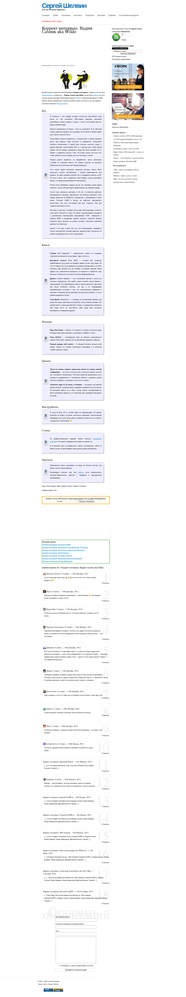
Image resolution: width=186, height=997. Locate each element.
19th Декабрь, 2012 (70, 670)
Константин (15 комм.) (55, 691)
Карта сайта (42, 984)
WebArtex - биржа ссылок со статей (125, 176)
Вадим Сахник (66, 486)
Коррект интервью (79, 486)
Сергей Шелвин (64, 5)
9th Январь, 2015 (83, 797)
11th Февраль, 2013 (84, 761)
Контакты (78, 15)
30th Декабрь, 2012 (70, 726)
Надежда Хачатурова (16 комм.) (59, 627)
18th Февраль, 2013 (73, 779)
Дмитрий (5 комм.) (54, 647)
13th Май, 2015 (49, 873)
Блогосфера (51, 486)
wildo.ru (96, 95)
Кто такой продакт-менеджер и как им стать (127, 139)
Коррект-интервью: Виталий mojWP (57, 545)
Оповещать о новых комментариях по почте (77, 966)
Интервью (66, 15)
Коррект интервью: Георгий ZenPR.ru (57, 556)
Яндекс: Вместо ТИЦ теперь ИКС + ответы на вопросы (128, 153)
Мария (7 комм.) (53, 670)
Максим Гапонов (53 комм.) (58, 573)
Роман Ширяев (47, 95)
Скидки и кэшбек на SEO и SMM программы (127, 136)
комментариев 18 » (49, 490)
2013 (78, 98)
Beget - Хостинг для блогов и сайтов (125, 179)
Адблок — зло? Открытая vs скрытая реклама (128, 158)
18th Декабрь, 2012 (80, 573)
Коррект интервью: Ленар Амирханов (58, 561)
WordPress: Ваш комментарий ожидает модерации (126, 144)
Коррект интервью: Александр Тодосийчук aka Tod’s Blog (65, 547)
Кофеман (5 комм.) (54, 779)
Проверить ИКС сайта (52, 21)
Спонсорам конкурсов (129, 15)
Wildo (58, 486)
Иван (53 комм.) (53, 591)
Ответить (105, 583)
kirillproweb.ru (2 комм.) (56, 743)
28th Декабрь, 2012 (71, 708)
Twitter (55, 15)
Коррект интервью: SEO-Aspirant (56, 553)
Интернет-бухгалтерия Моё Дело (124, 182)
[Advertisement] (74, 49)
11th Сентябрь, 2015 (84, 891)
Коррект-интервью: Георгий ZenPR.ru (58, 815)
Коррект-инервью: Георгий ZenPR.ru (58, 797)
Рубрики (112, 15)
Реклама (101, 15)
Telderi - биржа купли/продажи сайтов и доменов (126, 171)
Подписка (89, 15)
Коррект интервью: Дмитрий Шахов (58, 761)
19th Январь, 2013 (76, 743)
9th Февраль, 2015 (80, 832)
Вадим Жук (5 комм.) (55, 609)
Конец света (62, 103)
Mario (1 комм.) (52, 726)
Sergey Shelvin (53, 984)
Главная (45, 15)
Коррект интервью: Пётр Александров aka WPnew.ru (63, 550)
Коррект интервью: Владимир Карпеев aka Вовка (62, 558)
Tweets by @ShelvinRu (120, 127)
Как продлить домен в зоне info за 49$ (126, 149)
